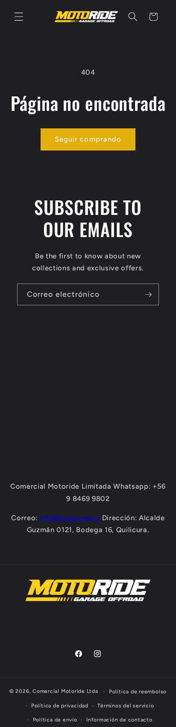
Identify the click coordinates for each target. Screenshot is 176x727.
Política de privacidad (59, 706)
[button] (19, 16)
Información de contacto (119, 720)
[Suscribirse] (148, 295)
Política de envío (55, 720)
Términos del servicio (125, 706)
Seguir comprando (88, 139)
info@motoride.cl (70, 517)
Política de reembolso (138, 692)
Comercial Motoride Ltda (65, 692)
